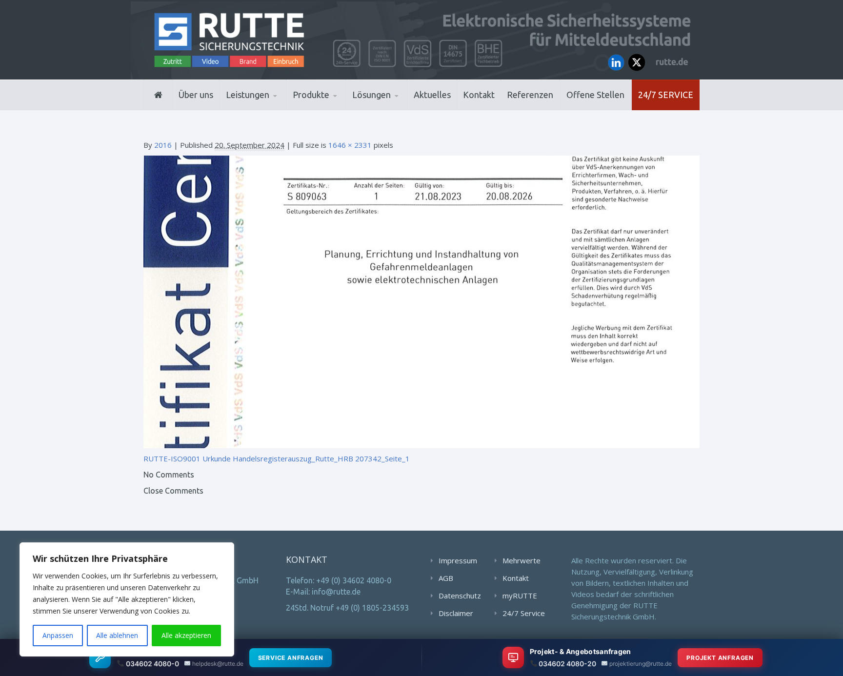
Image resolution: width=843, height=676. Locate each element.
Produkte (311, 94)
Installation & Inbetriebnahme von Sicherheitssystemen (272, 107)
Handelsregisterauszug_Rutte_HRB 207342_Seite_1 (321, 458)
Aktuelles (432, 94)
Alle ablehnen (117, 635)
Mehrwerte (521, 560)
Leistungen (247, 94)
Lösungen (371, 94)
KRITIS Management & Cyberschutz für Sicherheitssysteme (268, 104)
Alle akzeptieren (186, 635)
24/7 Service (665, 94)
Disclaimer (456, 613)
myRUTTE (519, 595)
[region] (127, 599)
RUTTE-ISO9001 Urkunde (187, 458)
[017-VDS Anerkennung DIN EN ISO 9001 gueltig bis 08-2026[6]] (421, 301)
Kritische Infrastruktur (399, 108)
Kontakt (479, 94)
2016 (163, 145)
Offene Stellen (595, 94)
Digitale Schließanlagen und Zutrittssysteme (341, 108)
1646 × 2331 (350, 145)
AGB (446, 578)
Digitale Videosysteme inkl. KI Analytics (339, 107)
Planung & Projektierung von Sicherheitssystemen (270, 108)
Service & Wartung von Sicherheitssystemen (270, 105)
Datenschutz (460, 595)
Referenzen (530, 94)
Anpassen (57, 635)
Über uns (196, 94)
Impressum (458, 560)
